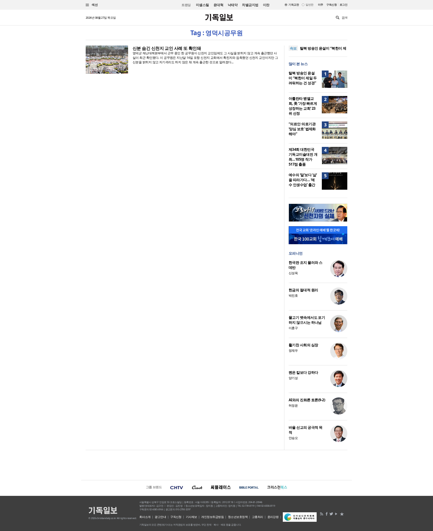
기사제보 (191, 517)
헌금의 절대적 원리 (303, 289)
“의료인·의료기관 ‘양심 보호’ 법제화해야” (302, 128)
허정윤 (293, 405)
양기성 (293, 378)
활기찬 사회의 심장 (303, 344)
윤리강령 (273, 517)
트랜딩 (186, 5)
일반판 (309, 5)
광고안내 (160, 517)
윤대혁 (218, 4)
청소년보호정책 (238, 517)
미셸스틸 (202, 4)
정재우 (293, 350)
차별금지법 (250, 4)
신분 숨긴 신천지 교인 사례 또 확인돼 (167, 48)
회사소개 (145, 517)
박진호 (293, 295)
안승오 (293, 438)
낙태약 (232, 4)
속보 (293, 48)
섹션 (94, 4)
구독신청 (331, 5)
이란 (266, 4)
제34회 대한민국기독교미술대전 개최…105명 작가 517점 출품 (303, 157)
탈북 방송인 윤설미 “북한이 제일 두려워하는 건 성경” (303, 78)
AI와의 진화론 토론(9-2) (307, 399)
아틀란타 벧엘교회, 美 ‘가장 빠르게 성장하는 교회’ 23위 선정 (303, 106)
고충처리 (257, 517)
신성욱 (293, 273)
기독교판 (293, 5)
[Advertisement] (216, 464)
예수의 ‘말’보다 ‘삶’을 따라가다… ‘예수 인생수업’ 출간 (303, 179)
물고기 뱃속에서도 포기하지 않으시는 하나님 (307, 320)
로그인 (343, 5)
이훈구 (293, 328)
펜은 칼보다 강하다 (303, 372)
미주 (320, 5)
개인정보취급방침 (212, 517)
